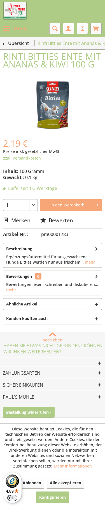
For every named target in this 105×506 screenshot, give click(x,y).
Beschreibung (19, 248)
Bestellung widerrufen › (28, 412)
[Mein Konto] (68, 28)
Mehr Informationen (73, 466)
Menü (20, 28)
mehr (89, 262)
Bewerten (60, 220)
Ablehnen (32, 482)
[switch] (12, 498)
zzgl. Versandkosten (22, 158)
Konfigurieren (52, 497)
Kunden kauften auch (27, 318)
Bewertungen (19, 276)
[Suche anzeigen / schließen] (54, 28)
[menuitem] (15, 28)
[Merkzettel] (82, 28)
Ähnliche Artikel (21, 304)
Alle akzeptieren (65, 482)
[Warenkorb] (96, 28)
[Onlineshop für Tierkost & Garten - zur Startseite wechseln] (15, 11)
